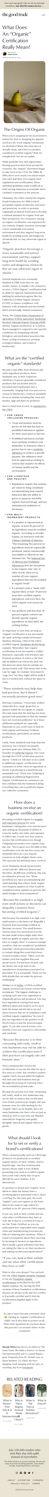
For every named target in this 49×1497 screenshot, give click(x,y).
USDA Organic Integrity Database (28, 1275)
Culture (7, 1421)
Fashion (30, 1418)
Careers (38, 1480)
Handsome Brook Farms (32, 644)
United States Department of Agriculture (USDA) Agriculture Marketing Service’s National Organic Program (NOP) (24, 319)
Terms (36, 1483)
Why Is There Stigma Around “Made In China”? (18, 1410)
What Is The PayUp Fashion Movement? (32, 1407)
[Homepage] (15, 14)
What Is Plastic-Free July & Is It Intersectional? (11, 1408)
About (11, 1480)
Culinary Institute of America (27, 540)
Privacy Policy (20, 1483)
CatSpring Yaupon (23, 752)
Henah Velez (12, 54)
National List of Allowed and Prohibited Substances (28, 562)
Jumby (20, 985)
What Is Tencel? (41, 1402)
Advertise (24, 1480)
